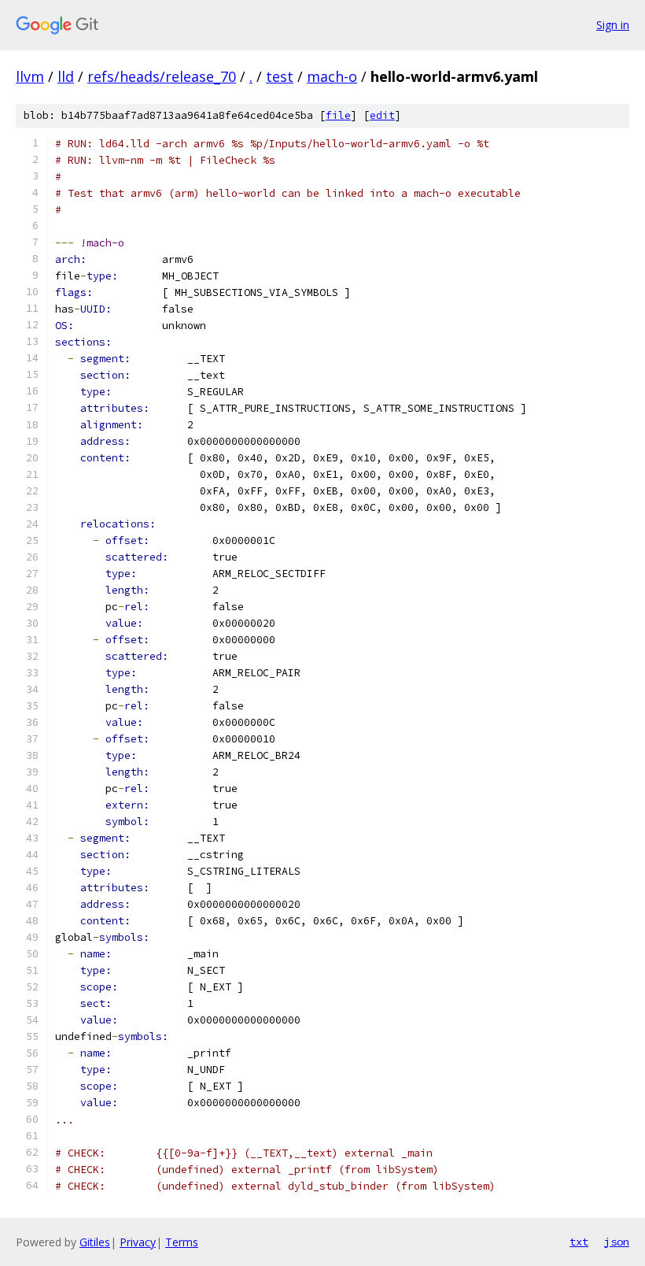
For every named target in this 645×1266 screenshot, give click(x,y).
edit (382, 115)
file (338, 115)
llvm (30, 76)
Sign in (612, 24)
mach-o (332, 76)
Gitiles (94, 1242)
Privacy (138, 1242)
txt (578, 1242)
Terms (181, 1242)
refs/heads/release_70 (161, 76)
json (616, 1242)
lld (65, 76)
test (279, 76)
